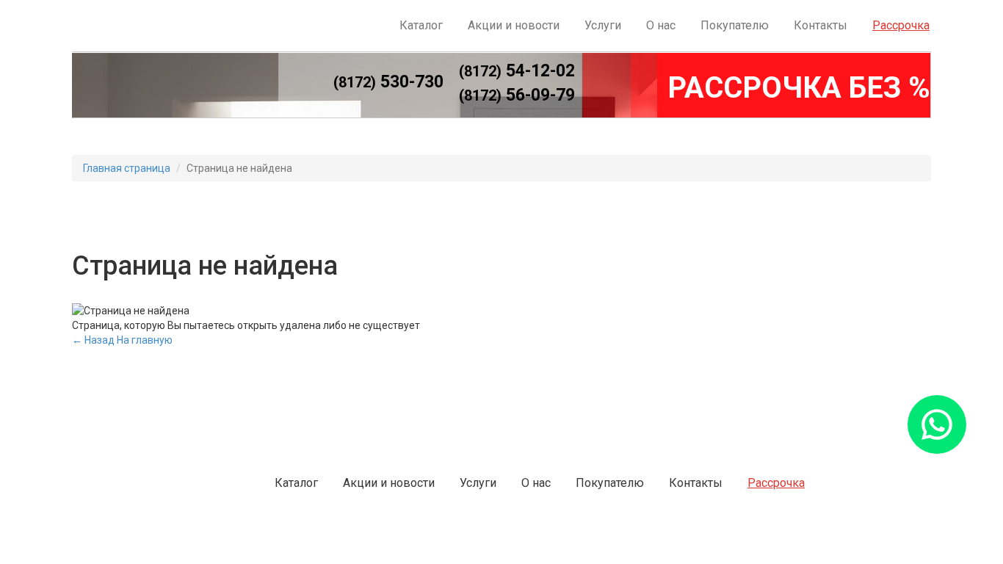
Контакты (820, 25)
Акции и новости (514, 25)
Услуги (602, 25)
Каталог (421, 25)
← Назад (93, 340)
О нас (661, 25)
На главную (145, 340)
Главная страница (126, 168)
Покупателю (734, 25)
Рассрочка (901, 25)
